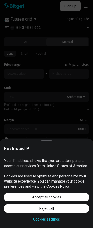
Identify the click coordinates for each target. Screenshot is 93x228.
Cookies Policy (58, 186)
